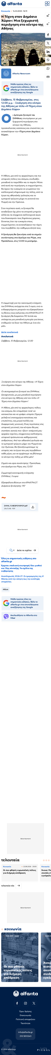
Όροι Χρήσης (25, 1011)
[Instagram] (25, 1003)
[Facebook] (48, 35)
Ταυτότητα (25, 1023)
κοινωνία (13, 929)
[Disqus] (25, 661)
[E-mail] (48, 77)
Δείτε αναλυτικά (9, 332)
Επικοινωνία (25, 1015)
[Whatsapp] (48, 68)
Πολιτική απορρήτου (25, 1019)
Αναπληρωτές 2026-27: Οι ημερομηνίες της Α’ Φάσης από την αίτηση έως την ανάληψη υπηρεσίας (22, 579)
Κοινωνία (5, 11)
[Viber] (48, 60)
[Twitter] (48, 43)
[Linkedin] (48, 51)
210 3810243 (25, 1036)
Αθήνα (5, 589)
